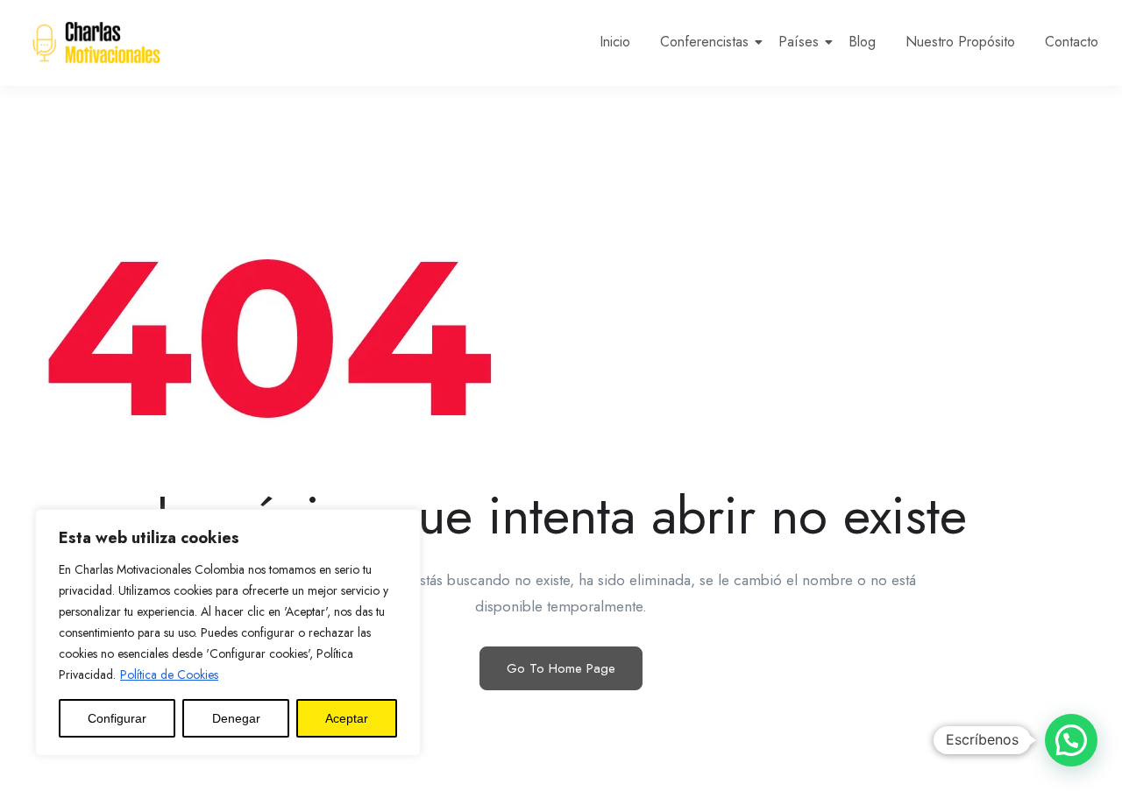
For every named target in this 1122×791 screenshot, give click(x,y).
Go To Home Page (561, 668)
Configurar (117, 718)
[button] (1071, 740)
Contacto (1071, 42)
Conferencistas (704, 42)
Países (798, 42)
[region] (228, 632)
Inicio (615, 42)
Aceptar (346, 718)
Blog (862, 42)
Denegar (236, 718)
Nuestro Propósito (960, 42)
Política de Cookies (169, 674)
